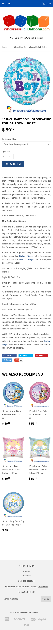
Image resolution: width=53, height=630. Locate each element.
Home (4, 47)
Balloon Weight (26, 259)
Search (26, 571)
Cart (48, 3)
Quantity (6, 151)
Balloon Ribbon (26, 255)
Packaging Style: (9, 139)
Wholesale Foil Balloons (27, 612)
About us (26, 575)
